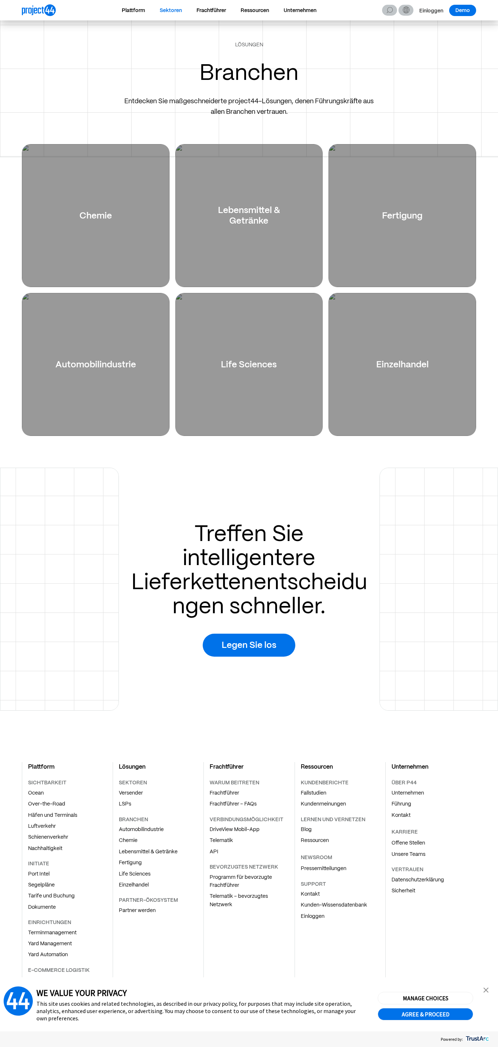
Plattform (133, 10)
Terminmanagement (52, 932)
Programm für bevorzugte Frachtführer (241, 881)
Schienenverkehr (48, 837)
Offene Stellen (408, 842)
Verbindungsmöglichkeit (246, 819)
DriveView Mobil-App (235, 829)
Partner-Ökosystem (148, 900)
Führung (401, 803)
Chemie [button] (95, 215)
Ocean (36, 792)
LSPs (125, 803)
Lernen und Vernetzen (333, 819)
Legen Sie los (249, 644)
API (214, 851)
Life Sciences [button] (249, 364)
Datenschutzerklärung (418, 879)
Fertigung (130, 862)
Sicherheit (403, 890)
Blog (306, 829)
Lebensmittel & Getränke (148, 851)
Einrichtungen (49, 922)
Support (313, 884)
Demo (462, 10)
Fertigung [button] (402, 215)
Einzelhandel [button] (402, 364)
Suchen (389, 10)
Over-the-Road (46, 803)
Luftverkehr (42, 826)
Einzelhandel (134, 884)
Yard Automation (48, 954)
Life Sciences (135, 873)
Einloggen (431, 11)
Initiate (38, 863)
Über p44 (404, 782)
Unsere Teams (408, 854)
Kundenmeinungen (323, 803)
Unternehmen (300, 10)
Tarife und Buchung (51, 895)
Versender (131, 792)
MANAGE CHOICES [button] (425, 998)
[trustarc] (476, 1039)
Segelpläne (41, 884)
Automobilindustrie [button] (95, 364)
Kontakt (310, 893)
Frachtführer (211, 10)
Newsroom (316, 857)
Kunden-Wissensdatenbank (334, 904)
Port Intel (39, 873)
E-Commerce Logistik (59, 970)
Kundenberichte (325, 782)
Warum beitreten (234, 782)
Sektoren (171, 10)
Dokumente (42, 907)
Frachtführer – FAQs (233, 803)
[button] (405, 10)
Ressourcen (255, 10)
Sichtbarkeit (47, 782)
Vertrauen (407, 869)
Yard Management (50, 943)
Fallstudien (313, 792)
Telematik (221, 840)
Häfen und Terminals (52, 815)
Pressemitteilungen (323, 868)
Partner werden (137, 910)
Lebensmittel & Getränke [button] (249, 215)
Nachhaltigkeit (45, 848)
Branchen (133, 819)
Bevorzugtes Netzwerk (244, 867)
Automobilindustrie (141, 829)
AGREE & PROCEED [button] (426, 1014)
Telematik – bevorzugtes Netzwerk (239, 900)
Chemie (128, 840)
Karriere (405, 831)
